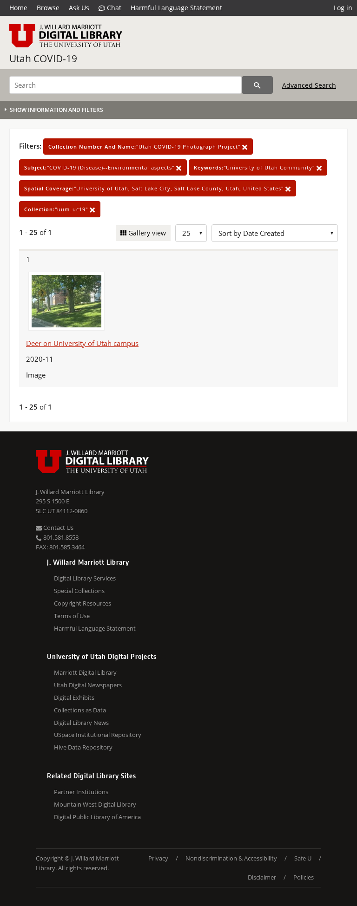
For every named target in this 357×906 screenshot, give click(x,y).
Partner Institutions (81, 792)
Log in (343, 7)
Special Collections (79, 591)
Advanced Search (309, 85)
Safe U (302, 858)
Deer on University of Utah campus (82, 343)
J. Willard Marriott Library (70, 492)
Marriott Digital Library (85, 672)
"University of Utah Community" (255, 167)
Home (18, 7)
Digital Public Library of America (97, 817)
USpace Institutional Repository (97, 734)
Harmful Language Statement (176, 7)
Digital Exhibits (74, 697)
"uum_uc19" (57, 209)
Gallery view (146, 232)
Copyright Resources (82, 603)
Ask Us (79, 7)
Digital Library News (81, 722)
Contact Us (57, 527)
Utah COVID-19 (43, 58)
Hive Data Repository (83, 747)
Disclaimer (262, 877)
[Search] (257, 85)
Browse (48, 7)
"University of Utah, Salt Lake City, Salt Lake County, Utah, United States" (154, 188)
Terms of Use (72, 616)
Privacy (158, 858)
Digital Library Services (85, 578)
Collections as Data (80, 710)
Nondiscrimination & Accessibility (231, 858)
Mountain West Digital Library (95, 804)
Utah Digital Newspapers (88, 685)
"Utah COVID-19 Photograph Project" (145, 146)
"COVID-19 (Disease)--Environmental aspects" (100, 167)
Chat (113, 7)
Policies (303, 877)
